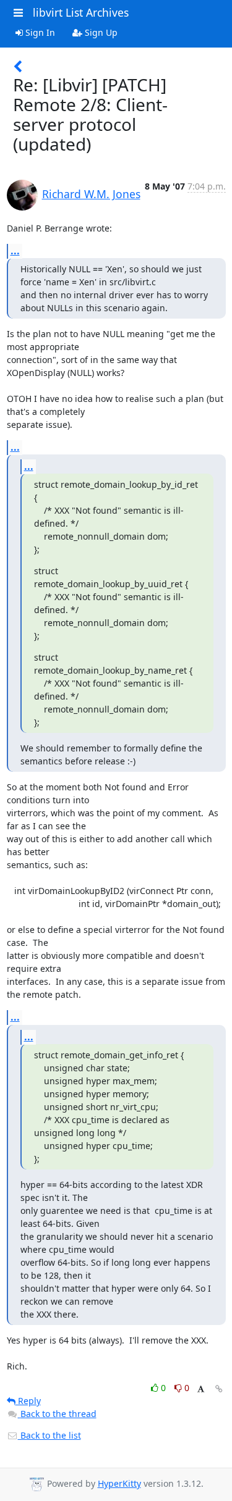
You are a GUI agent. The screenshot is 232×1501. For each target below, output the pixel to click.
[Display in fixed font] (200, 1389)
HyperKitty (119, 1483)
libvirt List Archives (81, 12)
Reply (28, 1401)
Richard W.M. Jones (91, 193)
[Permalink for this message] (219, 1389)
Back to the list (49, 1435)
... (15, 250)
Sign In (39, 32)
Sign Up (100, 32)
